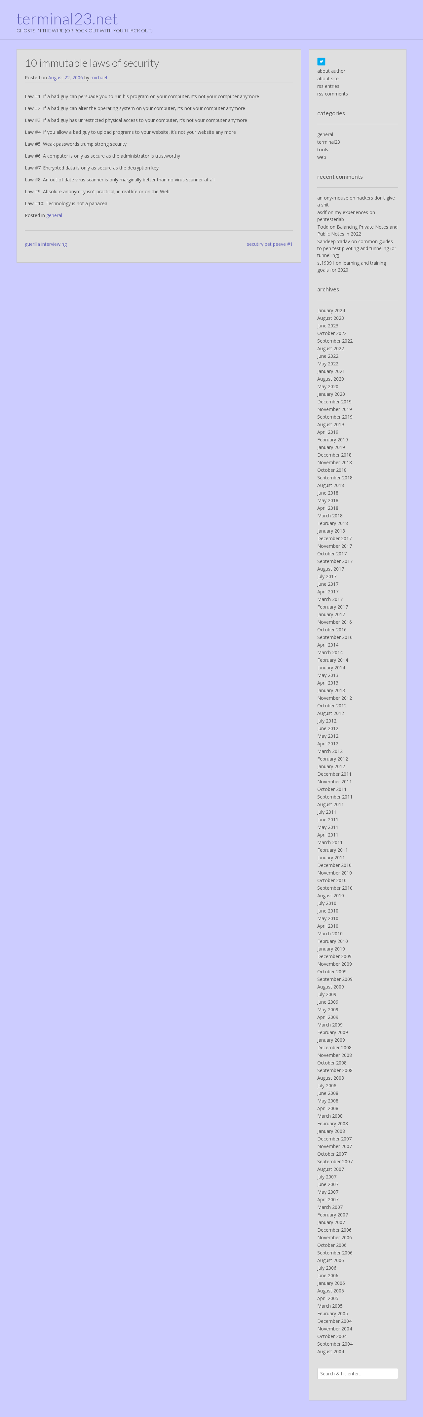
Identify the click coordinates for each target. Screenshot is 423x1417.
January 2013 (331, 690)
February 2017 (332, 607)
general (54, 215)
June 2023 (327, 325)
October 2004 (332, 1336)
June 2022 (327, 356)
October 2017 (332, 553)
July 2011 (326, 812)
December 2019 (334, 401)
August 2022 (330, 348)
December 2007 (334, 1139)
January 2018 (331, 531)
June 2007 (327, 1184)
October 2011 (332, 789)
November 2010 (334, 873)
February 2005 (332, 1313)
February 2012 (332, 759)
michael (99, 77)
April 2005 (327, 1298)
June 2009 (327, 1002)
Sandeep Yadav (333, 241)
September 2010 (335, 888)
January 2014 (331, 667)
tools (322, 149)
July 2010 (326, 903)
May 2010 (327, 918)
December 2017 (334, 538)
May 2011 (327, 827)
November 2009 (334, 964)
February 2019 (332, 439)
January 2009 (331, 1040)
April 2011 (327, 835)
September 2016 (335, 637)
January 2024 (331, 310)
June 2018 (327, 493)
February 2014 (332, 660)
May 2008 (327, 1101)
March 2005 (330, 1306)
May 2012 (327, 736)
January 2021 (331, 371)
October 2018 (332, 470)
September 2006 (335, 1252)
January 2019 (331, 447)
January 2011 (331, 857)
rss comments (332, 94)
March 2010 (330, 933)
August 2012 (330, 713)
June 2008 (327, 1093)
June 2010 (327, 911)
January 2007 (331, 1222)
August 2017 (330, 569)
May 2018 (327, 500)
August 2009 (330, 987)
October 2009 (332, 971)
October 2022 (332, 333)
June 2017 (327, 584)
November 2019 (334, 409)
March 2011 (330, 842)
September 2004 (335, 1344)
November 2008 (334, 1055)
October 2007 (332, 1154)
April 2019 (327, 432)
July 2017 (326, 576)
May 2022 (327, 363)
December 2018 (334, 455)
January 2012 (331, 766)
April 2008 (327, 1108)
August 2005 (330, 1290)
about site (328, 78)
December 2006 (334, 1230)
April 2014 (327, 645)
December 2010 (334, 865)
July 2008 (326, 1085)
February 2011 (332, 850)
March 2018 (330, 515)
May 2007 (327, 1192)
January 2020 (331, 394)
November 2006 (334, 1237)
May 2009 (327, 1009)
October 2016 (332, 629)
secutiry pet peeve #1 (270, 244)
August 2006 (330, 1260)
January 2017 (331, 614)
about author (331, 71)
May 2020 (327, 386)
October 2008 (332, 1063)
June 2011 (327, 819)
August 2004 (330, 1351)
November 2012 (334, 698)
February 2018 (332, 523)
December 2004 (334, 1321)
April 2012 (327, 743)
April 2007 (327, 1199)
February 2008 (332, 1123)
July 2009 (326, 994)
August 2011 (330, 804)
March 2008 (330, 1116)
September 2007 (335, 1161)
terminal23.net (67, 18)
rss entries (328, 86)
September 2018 (335, 477)
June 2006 (327, 1275)
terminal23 (328, 142)
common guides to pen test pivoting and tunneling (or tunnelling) (356, 248)
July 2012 (326, 721)
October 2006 (332, 1245)
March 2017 (330, 599)
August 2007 (330, 1169)
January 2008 (331, 1131)
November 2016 (334, 622)
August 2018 (330, 485)
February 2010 (332, 941)
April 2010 (327, 926)
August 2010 (330, 895)
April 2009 (327, 1017)
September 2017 (335, 561)
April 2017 (327, 591)
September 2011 (335, 797)
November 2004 (334, 1328)
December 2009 (334, 956)
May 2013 (327, 675)
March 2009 (330, 1025)
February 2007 (332, 1215)
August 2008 (330, 1078)
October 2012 (332, 705)
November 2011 (334, 781)
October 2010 (332, 880)
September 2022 (335, 341)
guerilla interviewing (46, 244)
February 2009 (332, 1032)
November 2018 (334, 462)
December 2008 (334, 1047)
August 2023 (330, 318)
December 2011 (334, 774)
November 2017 (334, 546)
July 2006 (326, 1268)
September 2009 (335, 979)
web (321, 157)
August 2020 (330, 379)
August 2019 (330, 424)
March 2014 (330, 652)
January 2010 (331, 949)
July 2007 (326, 1177)
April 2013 (327, 683)
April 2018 (327, 508)
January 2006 (331, 1283)
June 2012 (327, 728)
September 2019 (335, 417)
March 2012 (330, 751)
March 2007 (330, 1207)
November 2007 (334, 1146)
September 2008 (335, 1070)
